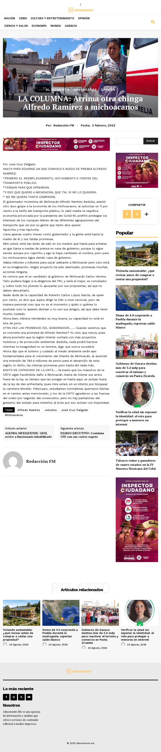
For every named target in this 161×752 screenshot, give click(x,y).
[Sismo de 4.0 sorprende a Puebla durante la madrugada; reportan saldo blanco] (137, 297)
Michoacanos (14, 415)
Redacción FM (63, 125)
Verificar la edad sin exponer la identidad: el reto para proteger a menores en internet (136, 418)
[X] (136, 214)
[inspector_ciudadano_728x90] (56, 149)
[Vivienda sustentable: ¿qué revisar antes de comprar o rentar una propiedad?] (137, 253)
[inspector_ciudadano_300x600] (137, 561)
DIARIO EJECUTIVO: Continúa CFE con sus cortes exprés (82, 435)
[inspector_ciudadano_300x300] (137, 186)
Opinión (108, 89)
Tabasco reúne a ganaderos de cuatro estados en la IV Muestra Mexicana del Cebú (136, 464)
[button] (141, 22)
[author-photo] (5, 644)
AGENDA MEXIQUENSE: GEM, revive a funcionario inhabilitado (28, 435)
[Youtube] (29, 697)
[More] (146, 214)
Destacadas (85, 89)
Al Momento (58, 89)
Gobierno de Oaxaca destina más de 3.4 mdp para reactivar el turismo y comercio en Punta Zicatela (136, 369)
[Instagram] (13, 697)
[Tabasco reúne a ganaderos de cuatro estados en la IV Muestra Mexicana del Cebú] (137, 443)
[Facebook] (127, 214)
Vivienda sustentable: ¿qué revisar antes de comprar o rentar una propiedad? (135, 275)
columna (51, 410)
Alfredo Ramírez (28, 410)
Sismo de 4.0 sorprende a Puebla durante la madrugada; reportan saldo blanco (135, 321)
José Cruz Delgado (74, 410)
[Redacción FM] (13, 461)
